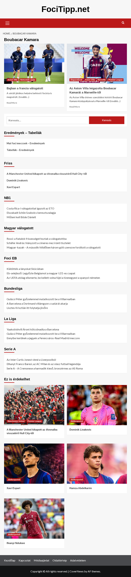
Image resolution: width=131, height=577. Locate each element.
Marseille (102, 80)
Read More (12, 102)
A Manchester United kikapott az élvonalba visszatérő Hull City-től (47, 173)
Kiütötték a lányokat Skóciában (25, 268)
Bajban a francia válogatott (25, 88)
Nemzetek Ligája (27, 80)
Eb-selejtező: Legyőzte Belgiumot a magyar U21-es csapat (41, 273)
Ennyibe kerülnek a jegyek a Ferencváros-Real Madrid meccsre (43, 338)
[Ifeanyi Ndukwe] (34, 518)
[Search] (123, 23)
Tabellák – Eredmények (20, 149)
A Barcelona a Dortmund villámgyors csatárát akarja (37, 303)
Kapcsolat (25, 560)
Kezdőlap (9, 560)
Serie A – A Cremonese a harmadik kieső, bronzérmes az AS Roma (45, 368)
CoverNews (77, 571)
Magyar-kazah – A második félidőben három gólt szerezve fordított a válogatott (54, 247)
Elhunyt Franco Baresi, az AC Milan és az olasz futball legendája (44, 364)
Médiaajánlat (41, 560)
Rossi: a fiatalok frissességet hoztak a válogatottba (37, 238)
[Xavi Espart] (34, 464)
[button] (7, 22)
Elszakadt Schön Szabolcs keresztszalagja (31, 212)
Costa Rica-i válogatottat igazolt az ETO (30, 208)
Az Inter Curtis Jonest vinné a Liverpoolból (31, 359)
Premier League (115, 80)
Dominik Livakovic (17, 180)
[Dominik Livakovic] (97, 405)
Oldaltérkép (60, 560)
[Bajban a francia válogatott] (34, 64)
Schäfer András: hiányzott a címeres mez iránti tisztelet (39, 243)
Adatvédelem (78, 560)
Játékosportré (76, 421)
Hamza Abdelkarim (80, 488)
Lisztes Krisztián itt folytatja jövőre (27, 307)
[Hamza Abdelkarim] (97, 464)
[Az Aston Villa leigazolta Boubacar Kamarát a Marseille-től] (97, 64)
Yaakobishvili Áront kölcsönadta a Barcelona (33, 329)
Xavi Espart (13, 187)
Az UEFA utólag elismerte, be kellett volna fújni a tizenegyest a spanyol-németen (53, 277)
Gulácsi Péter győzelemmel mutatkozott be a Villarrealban (41, 299)
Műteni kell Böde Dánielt (21, 217)
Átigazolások (76, 80)
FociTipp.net (65, 9)
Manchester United (16, 421)
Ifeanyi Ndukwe (16, 543)
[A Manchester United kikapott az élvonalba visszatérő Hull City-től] (34, 405)
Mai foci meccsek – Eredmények (26, 143)
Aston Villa (12, 80)
